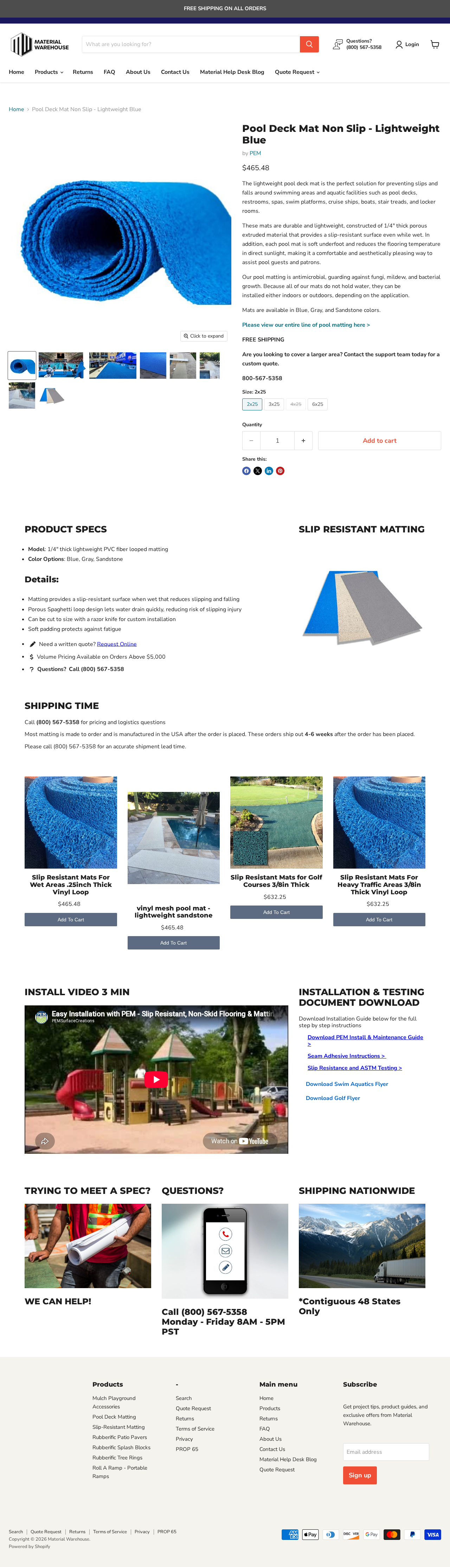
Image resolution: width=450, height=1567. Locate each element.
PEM (255, 153)
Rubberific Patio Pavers (119, 1437)
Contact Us (175, 72)
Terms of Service (195, 1428)
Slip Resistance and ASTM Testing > (355, 1068)
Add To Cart (71, 919)
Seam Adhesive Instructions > (347, 1056)
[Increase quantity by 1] (304, 440)
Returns (83, 72)
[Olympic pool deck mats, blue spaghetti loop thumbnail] (62, 365)
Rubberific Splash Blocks (121, 1447)
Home (16, 72)
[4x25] (297, 412)
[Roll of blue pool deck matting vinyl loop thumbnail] (22, 365)
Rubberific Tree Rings (117, 1457)
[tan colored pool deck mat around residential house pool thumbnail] (209, 365)
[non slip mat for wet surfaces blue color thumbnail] (153, 365)
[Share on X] (257, 471)
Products (47, 72)
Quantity (252, 425)
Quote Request (295, 72)
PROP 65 (187, 1449)
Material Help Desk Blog (232, 72)
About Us (138, 72)
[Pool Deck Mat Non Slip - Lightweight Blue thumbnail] (113, 365)
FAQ (109, 72)
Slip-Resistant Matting (118, 1427)
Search (184, 1398)
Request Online (117, 644)
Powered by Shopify (29, 1546)
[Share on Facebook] (246, 471)
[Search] (309, 44)
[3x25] (275, 412)
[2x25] (253, 412)
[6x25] (318, 412)
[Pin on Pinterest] (280, 471)
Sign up (360, 1475)
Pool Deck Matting (114, 1416)
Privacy (184, 1439)
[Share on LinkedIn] (269, 471)
